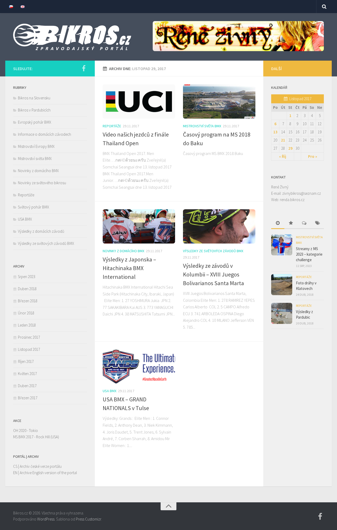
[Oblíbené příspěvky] (291, 223)
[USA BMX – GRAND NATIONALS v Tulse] (139, 366)
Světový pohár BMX (33, 207)
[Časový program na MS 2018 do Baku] (219, 101)
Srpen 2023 (26, 276)
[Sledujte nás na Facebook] (84, 68)
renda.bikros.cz (292, 199)
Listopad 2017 (29, 349)
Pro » (312, 156)
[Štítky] (317, 223)
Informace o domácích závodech (44, 134)
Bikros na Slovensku (34, 97)
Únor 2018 (26, 312)
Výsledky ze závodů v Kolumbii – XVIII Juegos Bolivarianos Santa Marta (213, 274)
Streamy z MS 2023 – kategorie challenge (309, 254)
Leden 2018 (27, 325)
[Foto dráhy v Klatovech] (281, 284)
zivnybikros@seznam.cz (301, 193)
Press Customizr (88, 519)
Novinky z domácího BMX (123, 251)
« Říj (282, 156)
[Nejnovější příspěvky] (277, 223)
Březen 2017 (27, 397)
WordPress (45, 519)
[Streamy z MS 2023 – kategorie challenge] (281, 244)
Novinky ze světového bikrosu (42, 182)
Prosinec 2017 (29, 337)
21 (283, 140)
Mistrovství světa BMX (202, 126)
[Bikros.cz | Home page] (72, 37)
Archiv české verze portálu (41, 466)
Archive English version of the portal (48, 472)
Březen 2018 (27, 300)
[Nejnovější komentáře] (304, 223)
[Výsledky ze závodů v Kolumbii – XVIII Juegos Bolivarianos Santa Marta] (219, 226)
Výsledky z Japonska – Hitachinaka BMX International (129, 268)
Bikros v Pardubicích (34, 110)
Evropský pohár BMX (34, 122)
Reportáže (112, 126)
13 (275, 131)
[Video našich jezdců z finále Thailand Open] (139, 101)
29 (290, 148)
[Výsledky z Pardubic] (281, 313)
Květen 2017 (27, 373)
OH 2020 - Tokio (25, 430)
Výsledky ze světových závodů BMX (213, 251)
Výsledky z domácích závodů (41, 231)
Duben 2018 (27, 288)
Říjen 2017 (26, 361)
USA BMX (109, 390)
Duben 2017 (27, 385)
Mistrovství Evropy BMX (36, 146)
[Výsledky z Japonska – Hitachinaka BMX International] (139, 226)
